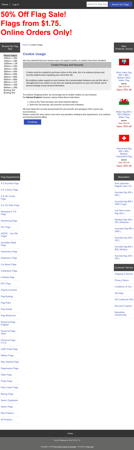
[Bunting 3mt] (10, 90)
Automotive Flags (9, 251)
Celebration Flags (9, 271)
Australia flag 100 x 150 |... (124, 239)
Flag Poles (6, 303)
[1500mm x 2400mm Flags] (10, 63)
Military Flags (7, 355)
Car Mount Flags (9, 264)
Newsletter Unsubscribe (120, 313)
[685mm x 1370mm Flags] (10, 82)
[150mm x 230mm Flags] (10, 66)
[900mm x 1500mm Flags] (10, 85)
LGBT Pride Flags (9, 349)
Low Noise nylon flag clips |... (122, 211)
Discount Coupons (123, 306)
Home (5, 4)
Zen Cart (90, 447)
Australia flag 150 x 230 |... (124, 257)
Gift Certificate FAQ (124, 299)
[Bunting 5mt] (10, 93)
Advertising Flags (9, 221)
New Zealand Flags (10, 362)
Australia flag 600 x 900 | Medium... (124, 248)
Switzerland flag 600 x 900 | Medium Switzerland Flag (124, 152)
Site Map (119, 293)
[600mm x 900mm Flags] (10, 79)
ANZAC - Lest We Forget (9, 234)
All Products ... (8, 419)
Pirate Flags (6, 381)
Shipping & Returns (124, 274)
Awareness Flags (9, 258)
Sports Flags (7, 406)
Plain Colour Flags (9, 387)
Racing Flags (7, 394)
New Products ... (9, 413)
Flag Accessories (9, 290)
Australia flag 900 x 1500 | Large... (124, 202)
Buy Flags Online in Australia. (65, 447)
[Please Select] (10, 55)
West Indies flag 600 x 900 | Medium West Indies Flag (124, 76)
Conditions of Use (123, 286)
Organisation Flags (10, 368)
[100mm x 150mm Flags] (10, 58)
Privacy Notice (122, 280)
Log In (15, 4)
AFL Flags (6, 227)
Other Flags (6, 375)
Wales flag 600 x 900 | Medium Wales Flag (124, 114)
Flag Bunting (7, 296)
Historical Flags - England (9, 323)
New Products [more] (124, 47)
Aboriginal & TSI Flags (8, 212)
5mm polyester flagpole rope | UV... (124, 184)
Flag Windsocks (8, 315)
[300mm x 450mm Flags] (10, 71)
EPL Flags (6, 283)
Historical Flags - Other (9, 332)
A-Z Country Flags (9, 190)
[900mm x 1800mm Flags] (10, 87)
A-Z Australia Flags (10, 183)
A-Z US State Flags (10, 205)
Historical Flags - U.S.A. (9, 341)
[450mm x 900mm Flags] (10, 77)
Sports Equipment (9, 400)
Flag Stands (6, 309)
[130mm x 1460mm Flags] (10, 61)
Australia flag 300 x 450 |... (124, 193)
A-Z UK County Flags (8, 197)
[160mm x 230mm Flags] (10, 69)
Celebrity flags (7, 277)
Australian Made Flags (8, 243)
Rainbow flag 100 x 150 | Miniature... (124, 220)
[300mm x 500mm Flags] (10, 74)
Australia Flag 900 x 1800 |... (124, 229)
